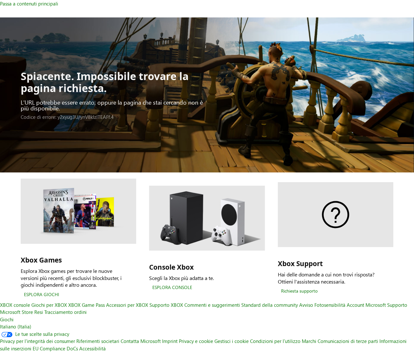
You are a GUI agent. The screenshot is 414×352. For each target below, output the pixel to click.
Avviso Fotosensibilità (322, 305)
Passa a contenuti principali (29, 3)
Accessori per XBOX (127, 305)
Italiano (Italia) (15, 326)
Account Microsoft (366, 305)
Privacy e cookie (196, 341)
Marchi (309, 341)
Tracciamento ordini (65, 312)
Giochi (7, 319)
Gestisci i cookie (231, 341)
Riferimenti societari (97, 341)
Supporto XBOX (166, 305)
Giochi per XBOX (49, 305)
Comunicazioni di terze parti (348, 341)
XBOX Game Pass (86, 305)
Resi (38, 312)
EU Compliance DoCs (55, 348)
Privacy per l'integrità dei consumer (37, 341)
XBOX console (15, 305)
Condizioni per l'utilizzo (275, 341)
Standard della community (269, 305)
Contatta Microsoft (141, 341)
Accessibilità (92, 348)
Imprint (170, 341)
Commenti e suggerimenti (212, 305)
